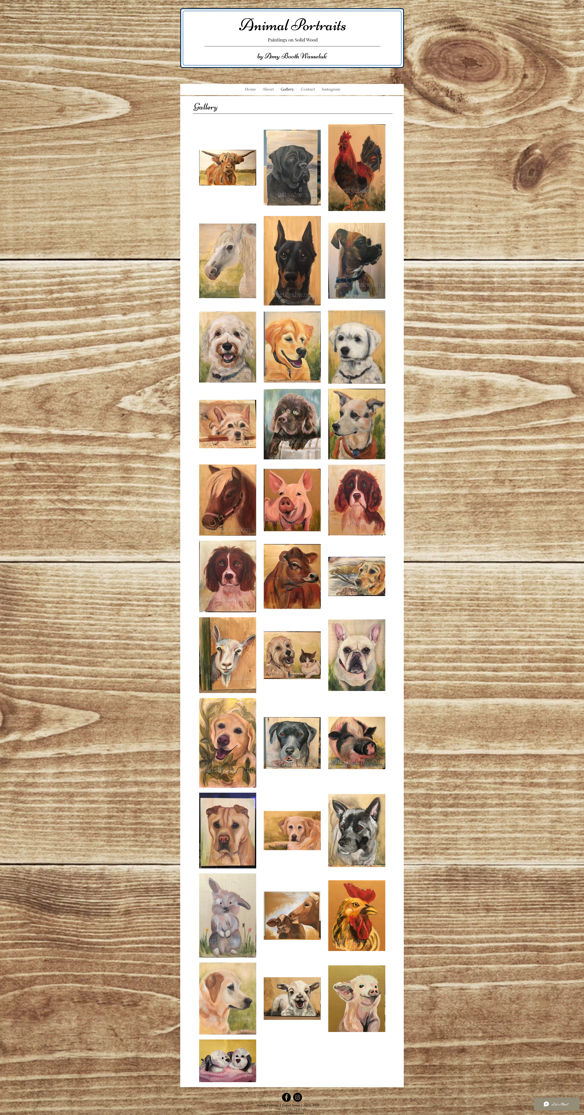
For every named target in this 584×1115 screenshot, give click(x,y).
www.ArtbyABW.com (292, 1109)
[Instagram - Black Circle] (297, 1097)
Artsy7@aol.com (292, 1113)
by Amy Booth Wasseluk (292, 56)
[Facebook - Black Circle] (286, 1097)
